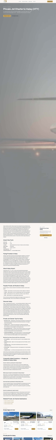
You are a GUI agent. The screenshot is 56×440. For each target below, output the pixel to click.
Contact (34, 1)
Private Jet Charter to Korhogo (9, 400)
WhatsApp (45, 237)
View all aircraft (50, 435)
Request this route (46, 235)
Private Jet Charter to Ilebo (8, 403)
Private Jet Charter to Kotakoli (9, 402)
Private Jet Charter (24, 1)
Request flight (50, 1)
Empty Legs (30, 1)
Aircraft (20, 1)
